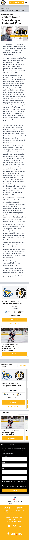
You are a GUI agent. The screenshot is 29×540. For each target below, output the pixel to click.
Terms (21, 517)
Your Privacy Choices (14, 519)
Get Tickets (15, 2)
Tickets (15, 320)
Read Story (15, 354)
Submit (14, 490)
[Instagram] (14, 525)
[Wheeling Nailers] (3, 2)
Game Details (15, 324)
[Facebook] (9, 525)
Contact (8, 517)
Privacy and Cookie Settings (14, 521)
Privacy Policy (14, 517)
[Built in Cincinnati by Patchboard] (14, 533)
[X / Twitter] (20, 525)
